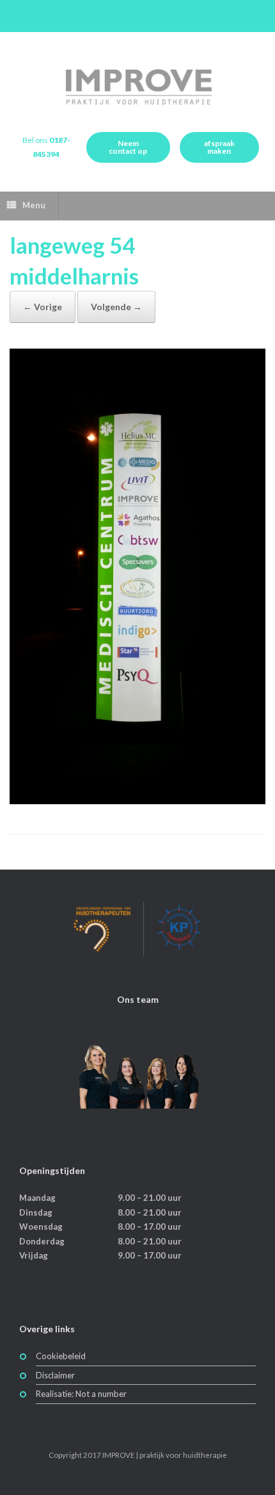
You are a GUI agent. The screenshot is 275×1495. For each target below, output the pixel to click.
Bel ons (46, 147)
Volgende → (116, 306)
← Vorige (42, 306)
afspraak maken (219, 147)
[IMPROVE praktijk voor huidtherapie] (137, 87)
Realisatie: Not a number (81, 1394)
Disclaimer (55, 1375)
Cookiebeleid (61, 1356)
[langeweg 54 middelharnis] (137, 800)
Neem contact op (128, 147)
